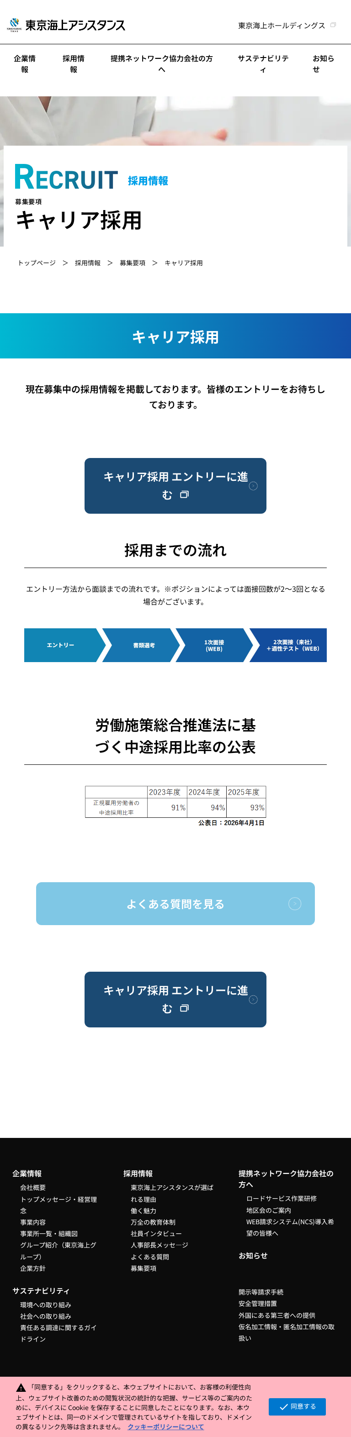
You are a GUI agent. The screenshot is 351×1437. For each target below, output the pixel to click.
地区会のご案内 (268, 1210)
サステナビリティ (263, 63)
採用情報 (74, 63)
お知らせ (253, 1255)
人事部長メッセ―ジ (159, 1244)
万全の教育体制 (153, 1221)
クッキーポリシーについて (166, 1426)
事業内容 (33, 1221)
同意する (297, 1406)
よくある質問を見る (175, 903)
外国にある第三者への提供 (277, 1315)
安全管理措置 (258, 1303)
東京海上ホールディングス (281, 25)
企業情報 (25, 63)
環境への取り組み (45, 1304)
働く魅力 (143, 1210)
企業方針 (33, 1268)
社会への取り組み (45, 1316)
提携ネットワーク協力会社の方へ (162, 63)
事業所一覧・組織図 (49, 1233)
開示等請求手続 (261, 1291)
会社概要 (33, 1187)
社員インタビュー (156, 1233)
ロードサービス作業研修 (281, 1198)
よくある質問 (150, 1256)
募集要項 (132, 262)
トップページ (36, 262)
